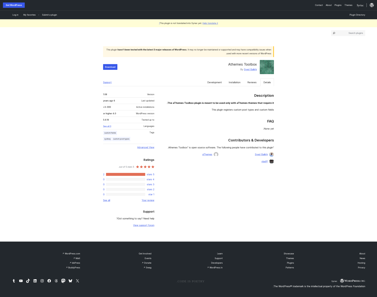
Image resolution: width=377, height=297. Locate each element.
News (362, 258)
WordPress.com (71, 253)
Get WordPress (14, 5)
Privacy (361, 267)
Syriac (334, 281)
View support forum (143, 225)
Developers (217, 263)
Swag (147, 267)
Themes (290, 258)
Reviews (252, 82)
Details (267, 82)
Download (110, 67)
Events (148, 258)
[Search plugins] (334, 33)
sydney (107, 139)
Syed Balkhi (250, 69)
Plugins (290, 263)
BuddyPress (73, 267)
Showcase (289, 253)
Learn (220, 253)
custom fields (110, 133)
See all (106, 200)
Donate (146, 263)
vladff (264, 161)
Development (214, 82)
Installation (234, 82)
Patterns (290, 267)
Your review (148, 200)
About (362, 253)
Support (107, 82)
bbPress (75, 263)
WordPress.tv (215, 267)
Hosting (361, 263)
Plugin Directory (357, 15)
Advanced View (145, 147)
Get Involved (145, 253)
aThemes (207, 154)
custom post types (121, 139)
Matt (76, 258)
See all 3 (107, 126)
